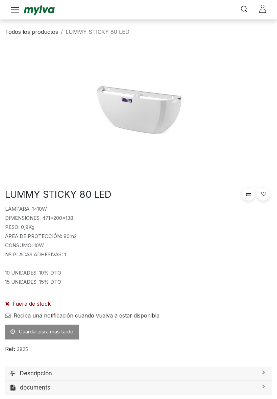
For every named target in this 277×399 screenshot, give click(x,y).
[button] (248, 194)
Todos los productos (31, 31)
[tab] (138, 374)
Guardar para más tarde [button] (45, 331)
